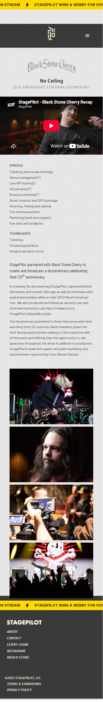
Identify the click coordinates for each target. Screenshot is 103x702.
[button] (87, 36)
